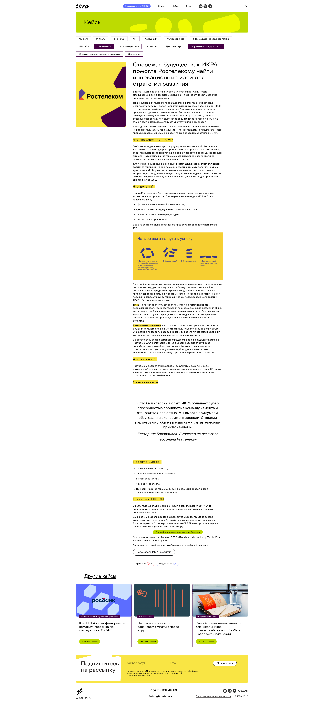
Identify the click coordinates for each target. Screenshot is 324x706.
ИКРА (202, 506)
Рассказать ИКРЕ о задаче (154, 552)
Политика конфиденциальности (213, 696)
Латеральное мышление (156, 300)
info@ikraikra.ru (162, 696)
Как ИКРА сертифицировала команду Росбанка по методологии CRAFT (102, 626)
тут (135, 228)
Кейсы (175, 6)
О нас (188, 6)
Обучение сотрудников (107, 617)
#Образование (204, 617)
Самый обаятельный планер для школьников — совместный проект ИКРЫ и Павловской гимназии (218, 628)
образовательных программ (184, 517)
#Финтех (85, 617)
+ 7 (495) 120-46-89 (162, 690)
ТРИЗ (136, 300)
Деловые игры (145, 617)
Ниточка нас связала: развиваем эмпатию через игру (158, 626)
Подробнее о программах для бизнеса (178, 532)
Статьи (161, 6)
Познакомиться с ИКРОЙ (137, 6)
